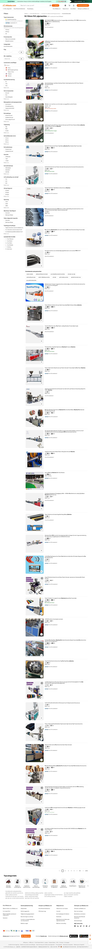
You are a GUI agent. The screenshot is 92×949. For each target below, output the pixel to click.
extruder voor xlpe (71, 274)
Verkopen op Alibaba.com (80, 908)
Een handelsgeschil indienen (62, 914)
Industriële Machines (34, 13)
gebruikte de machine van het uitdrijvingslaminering (14, 893)
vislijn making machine (11, 894)
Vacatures (5, 918)
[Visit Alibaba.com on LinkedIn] (78, 926)
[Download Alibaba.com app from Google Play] (84, 936)
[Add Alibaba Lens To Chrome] (26, 936)
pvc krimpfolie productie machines (58, 274)
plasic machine (48, 893)
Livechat (58, 911)
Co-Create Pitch (6, 911)
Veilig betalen (24, 908)
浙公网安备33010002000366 (69, 946)
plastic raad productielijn (31, 896)
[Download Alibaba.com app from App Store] (73, 936)
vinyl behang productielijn (31, 894)
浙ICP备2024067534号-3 (82, 946)
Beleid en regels (24, 923)
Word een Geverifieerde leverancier (79, 917)
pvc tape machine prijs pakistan (72, 893)
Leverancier (50, 27)
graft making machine (63, 277)
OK (21, 52)
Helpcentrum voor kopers (62, 908)
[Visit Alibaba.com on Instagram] (84, 926)
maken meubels (30, 274)
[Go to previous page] (59, 870)
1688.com (31, 942)
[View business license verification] (59, 947)
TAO (57, 942)
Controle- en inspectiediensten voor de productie (28, 920)
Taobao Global (52, 942)
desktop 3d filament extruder (42, 274)
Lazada (46, 942)
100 (80, 870)
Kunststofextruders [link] (66, 13)
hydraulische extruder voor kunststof (14, 896)
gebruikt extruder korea (76, 277)
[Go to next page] (83, 870)
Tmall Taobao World (39, 942)
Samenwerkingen (78, 920)
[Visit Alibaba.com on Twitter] (81, 926)
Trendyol (61, 942)
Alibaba (26, 13)
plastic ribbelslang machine (44, 277)
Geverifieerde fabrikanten (44, 908)
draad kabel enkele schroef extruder (53, 894)
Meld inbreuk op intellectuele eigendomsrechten (62, 920)
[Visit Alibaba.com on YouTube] (86, 926)
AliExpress (25, 942)
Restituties (58, 916)
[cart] (70, 5)
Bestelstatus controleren (79, 914)
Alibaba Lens (6, 936)
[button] (50, 5)
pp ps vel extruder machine (71, 894)
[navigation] (14, 442)
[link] (90, 935)
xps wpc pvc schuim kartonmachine (14, 898)
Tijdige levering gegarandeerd (27, 914)
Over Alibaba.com (7, 905)
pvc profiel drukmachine (31, 280)
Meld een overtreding (61, 923)
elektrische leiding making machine (34, 893)
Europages (66, 942)
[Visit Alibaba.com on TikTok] (89, 926)
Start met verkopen (78, 911)
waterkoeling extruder (31, 277)
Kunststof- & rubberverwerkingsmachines (50, 13)
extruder (54, 277)
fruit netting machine (49, 896)
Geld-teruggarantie (25, 911)
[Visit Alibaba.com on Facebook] (75, 926)
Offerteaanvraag (42, 911)
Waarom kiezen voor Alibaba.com (10, 908)
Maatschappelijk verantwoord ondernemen (9, 914)
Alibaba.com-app (64, 936)
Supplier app (44, 936)
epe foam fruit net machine (32, 898)
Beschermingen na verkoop (27, 916)
